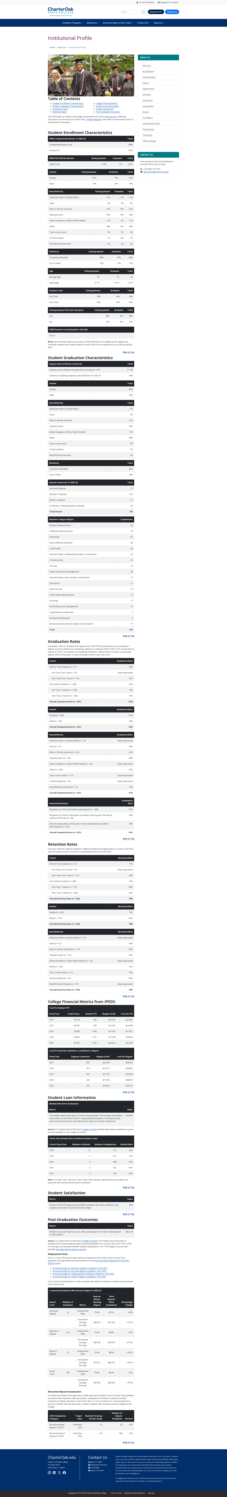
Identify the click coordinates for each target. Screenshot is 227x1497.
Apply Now (172, 12)
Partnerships (148, 129)
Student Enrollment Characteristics (68, 103)
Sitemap (151, 1493)
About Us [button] (158, 23)
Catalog (120, 1478)
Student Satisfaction (105, 109)
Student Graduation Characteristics (68, 106)
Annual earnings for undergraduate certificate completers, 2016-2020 (83, 1274)
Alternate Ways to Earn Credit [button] (117, 23)
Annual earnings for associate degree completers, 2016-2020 (80, 1271)
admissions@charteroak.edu (156, 172)
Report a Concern (97, 1470)
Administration (149, 77)
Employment (148, 106)
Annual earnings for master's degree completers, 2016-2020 (79, 1276)
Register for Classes (169, 2)
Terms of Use (116, 1493)
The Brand (147, 135)
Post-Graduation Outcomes (108, 112)
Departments (148, 88)
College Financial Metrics (107, 103)
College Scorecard (90, 1129)
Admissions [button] (92, 23)
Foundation (148, 117)
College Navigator (94, 119)
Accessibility (94, 1467)
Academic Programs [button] (71, 23)
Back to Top (128, 352)
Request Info (156, 12)
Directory (147, 94)
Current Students (146, 2)
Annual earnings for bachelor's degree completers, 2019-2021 (80, 1268)
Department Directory (98, 1465)
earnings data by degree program (71, 1249)
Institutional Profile (151, 123)
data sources (111, 116)
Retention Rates (60, 112)
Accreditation (148, 71)
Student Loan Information (107, 106)
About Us (147, 65)
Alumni (146, 83)
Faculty (146, 112)
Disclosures (148, 100)
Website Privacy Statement (134, 1493)
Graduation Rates (60, 109)
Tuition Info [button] (143, 23)
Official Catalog (149, 141)
